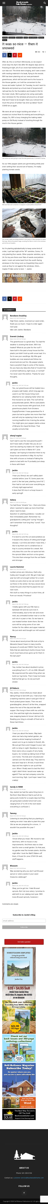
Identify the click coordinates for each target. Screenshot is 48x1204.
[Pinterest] (15, 55)
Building (5, 37)
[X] (9, 55)
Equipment (12, 37)
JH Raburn (14, 688)
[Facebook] (4, 55)
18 (45, 52)
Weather (41, 37)
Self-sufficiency (33, 37)
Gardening (19, 37)
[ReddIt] (20, 55)
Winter (4, 40)
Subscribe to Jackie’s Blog (24, 915)
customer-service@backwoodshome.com (28, 1178)
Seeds (25, 37)
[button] (3, 3)
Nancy (13, 636)
